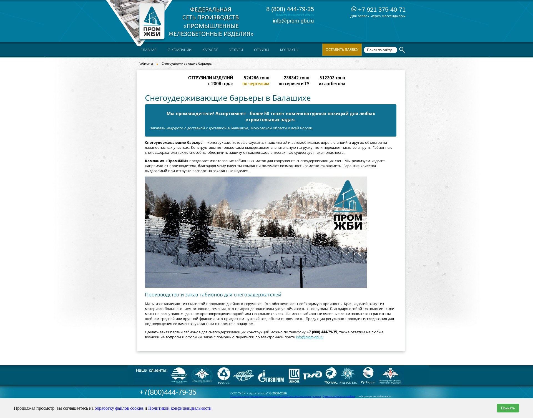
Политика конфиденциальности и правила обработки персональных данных (275, 396)
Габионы (146, 64)
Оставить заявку (342, 49)
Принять (508, 408)
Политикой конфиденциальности (180, 408)
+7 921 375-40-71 (381, 9)
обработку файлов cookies (119, 408)
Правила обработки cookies (339, 396)
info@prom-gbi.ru (293, 21)
